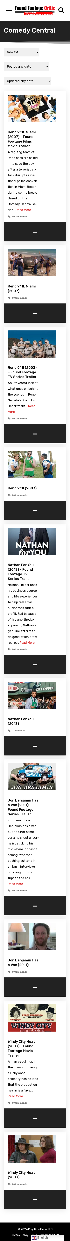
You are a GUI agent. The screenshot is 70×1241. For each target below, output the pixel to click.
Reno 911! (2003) (22, 488)
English (42, 1237)
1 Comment (18, 730)
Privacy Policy (19, 1235)
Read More (23, 210)
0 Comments (19, 216)
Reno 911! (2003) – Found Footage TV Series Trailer (22, 372)
